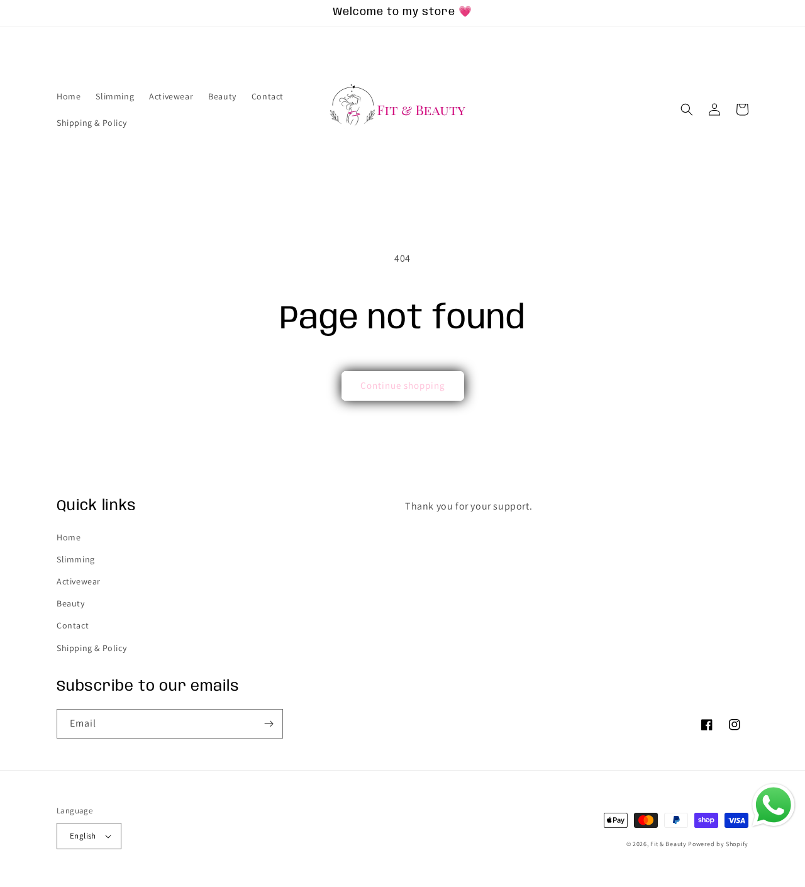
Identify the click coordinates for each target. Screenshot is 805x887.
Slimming (76, 559)
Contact (73, 625)
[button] (687, 109)
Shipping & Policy (91, 648)
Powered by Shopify (718, 844)
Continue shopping (402, 385)
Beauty (71, 603)
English (83, 835)
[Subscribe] (268, 724)
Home (68, 537)
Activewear (79, 581)
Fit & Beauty (669, 844)
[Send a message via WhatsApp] (773, 805)
